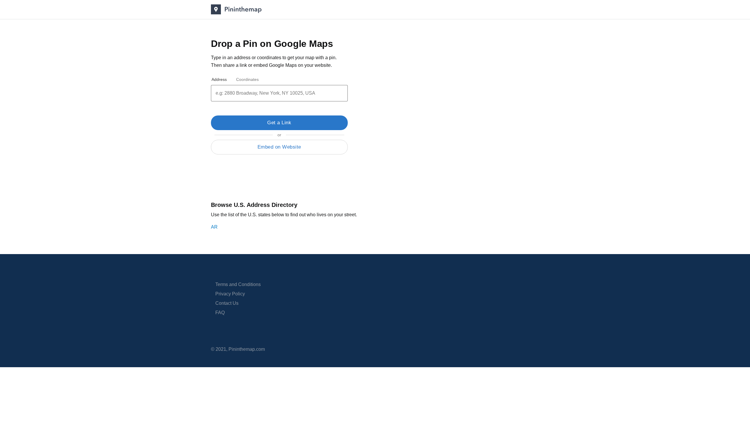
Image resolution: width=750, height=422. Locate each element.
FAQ (220, 312)
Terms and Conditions (238, 284)
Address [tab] (219, 79)
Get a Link (279, 122)
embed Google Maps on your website (292, 65)
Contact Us (226, 303)
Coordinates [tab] (247, 79)
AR (214, 226)
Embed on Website (279, 147)
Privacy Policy (230, 293)
